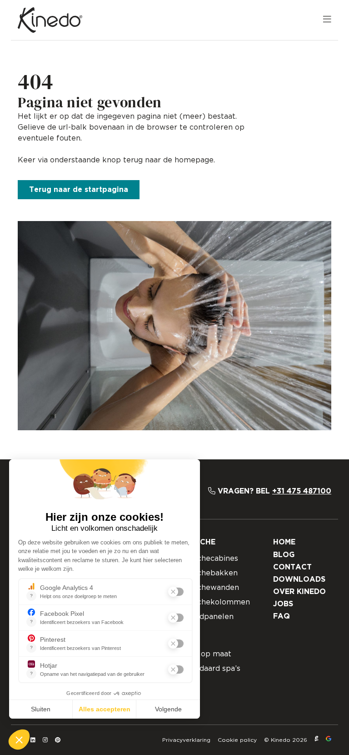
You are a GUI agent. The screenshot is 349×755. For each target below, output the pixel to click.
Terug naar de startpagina (78, 189)
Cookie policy (237, 740)
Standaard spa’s (211, 668)
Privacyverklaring (186, 740)
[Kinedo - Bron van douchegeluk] (50, 20)
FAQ (281, 616)
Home (284, 542)
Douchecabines (210, 558)
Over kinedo (299, 591)
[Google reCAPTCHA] (328, 740)
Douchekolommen (216, 602)
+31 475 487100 (301, 491)
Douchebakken (210, 573)
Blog (283, 555)
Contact (292, 567)
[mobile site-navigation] (327, 20)
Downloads (299, 579)
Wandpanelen (208, 616)
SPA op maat (207, 654)
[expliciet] (316, 740)
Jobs (283, 604)
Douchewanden (211, 587)
